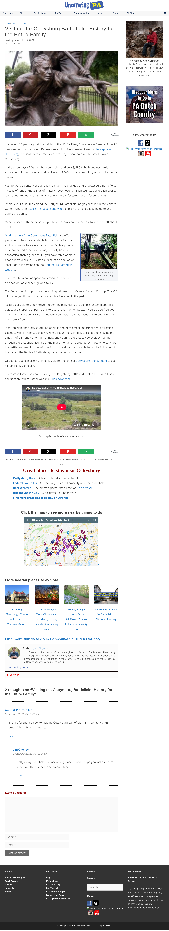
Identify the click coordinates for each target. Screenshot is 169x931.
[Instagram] (11, 674)
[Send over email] (86, 135)
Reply (12, 736)
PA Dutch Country (19, 23)
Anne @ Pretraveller (18, 710)
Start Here (8, 13)
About (100, 13)
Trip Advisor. (85, 488)
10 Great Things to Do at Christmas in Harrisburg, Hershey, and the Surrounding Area (46, 619)
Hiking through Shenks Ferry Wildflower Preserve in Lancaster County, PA (76, 619)
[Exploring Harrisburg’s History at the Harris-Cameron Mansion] (17, 601)
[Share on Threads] (48, 135)
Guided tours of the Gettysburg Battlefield (32, 235)
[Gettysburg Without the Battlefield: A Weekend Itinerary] (106, 601)
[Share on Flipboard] (68, 135)
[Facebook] (8, 674)
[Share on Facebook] (13, 135)
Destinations (40, 13)
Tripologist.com (60, 378)
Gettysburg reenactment (91, 360)
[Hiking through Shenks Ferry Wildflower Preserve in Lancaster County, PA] (76, 601)
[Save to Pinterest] (30, 135)
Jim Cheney (21, 749)
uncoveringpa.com (18, 667)
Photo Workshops (82, 13)
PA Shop (131, 13)
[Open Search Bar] (155, 13)
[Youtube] (14, 674)
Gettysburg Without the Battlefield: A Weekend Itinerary (106, 614)
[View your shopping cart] (164, 13)
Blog (22, 13)
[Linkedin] (18, 674)
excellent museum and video (46, 208)
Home (7, 23)
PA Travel (59, 13)
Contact (116, 13)
